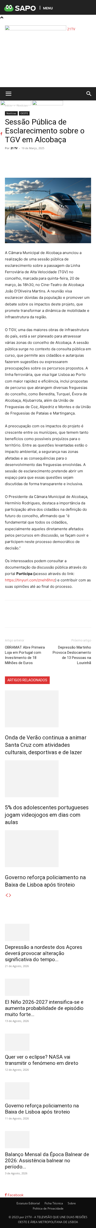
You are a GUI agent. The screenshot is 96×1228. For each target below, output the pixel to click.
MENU (48, 8)
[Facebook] (6, 22)
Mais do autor (63, 680)
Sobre (72, 1203)
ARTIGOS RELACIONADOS (27, 680)
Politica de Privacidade (48, 1208)
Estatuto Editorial (28, 1203)
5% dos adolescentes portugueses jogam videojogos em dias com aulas (47, 814)
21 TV (14, 148)
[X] (37, 166)
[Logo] (16, 104)
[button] (8, 93)
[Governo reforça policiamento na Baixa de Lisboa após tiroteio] (48, 848)
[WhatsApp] (48, 166)
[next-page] (10, 895)
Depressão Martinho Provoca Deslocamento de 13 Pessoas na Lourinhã (72, 655)
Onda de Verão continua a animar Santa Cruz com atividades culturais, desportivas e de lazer (45, 744)
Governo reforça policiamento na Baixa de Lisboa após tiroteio (42, 1109)
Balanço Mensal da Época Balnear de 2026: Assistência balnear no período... (47, 1160)
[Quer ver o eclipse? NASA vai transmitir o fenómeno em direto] (48, 1042)
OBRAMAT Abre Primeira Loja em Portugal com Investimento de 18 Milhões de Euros (25, 655)
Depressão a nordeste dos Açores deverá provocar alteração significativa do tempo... (43, 953)
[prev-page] (6, 895)
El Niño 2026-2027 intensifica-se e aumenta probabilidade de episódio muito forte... (44, 1008)
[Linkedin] (59, 166)
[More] (71, 166)
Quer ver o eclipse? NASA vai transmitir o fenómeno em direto (41, 1060)
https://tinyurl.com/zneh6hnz (30, 580)
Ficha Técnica (54, 1203)
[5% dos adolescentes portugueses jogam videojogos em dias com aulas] (48, 778)
